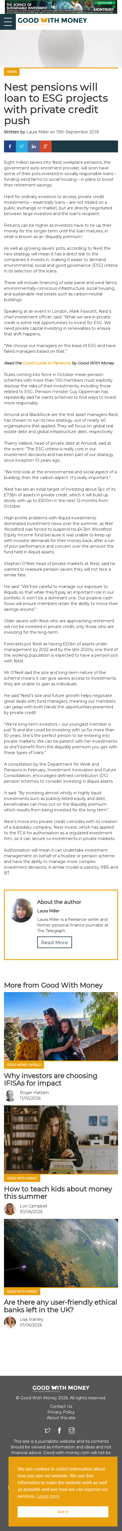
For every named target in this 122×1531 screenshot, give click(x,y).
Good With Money (22, 1178)
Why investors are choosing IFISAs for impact (50, 1079)
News (12, 72)
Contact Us (61, 1406)
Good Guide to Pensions (47, 363)
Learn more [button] (48, 1496)
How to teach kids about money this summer (58, 1192)
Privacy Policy (61, 1412)
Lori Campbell (33, 1206)
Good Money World (24, 1065)
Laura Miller (37, 132)
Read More (54, 942)
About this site (61, 1417)
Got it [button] (63, 1511)
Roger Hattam (34, 1092)
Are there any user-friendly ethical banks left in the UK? (60, 1306)
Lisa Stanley (31, 1319)
